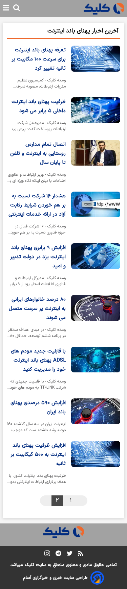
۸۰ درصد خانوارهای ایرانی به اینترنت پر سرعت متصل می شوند (37, 309)
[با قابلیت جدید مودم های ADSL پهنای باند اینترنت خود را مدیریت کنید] (95, 370)
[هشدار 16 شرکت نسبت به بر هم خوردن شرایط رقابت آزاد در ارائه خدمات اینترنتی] (95, 215)
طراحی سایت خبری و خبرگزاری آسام (55, 577)
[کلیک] (104, 9)
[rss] (80, 554)
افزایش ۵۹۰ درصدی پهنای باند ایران (38, 407)
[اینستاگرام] (47, 554)
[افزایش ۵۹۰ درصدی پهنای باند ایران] (95, 417)
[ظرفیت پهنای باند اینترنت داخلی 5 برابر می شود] (95, 115)
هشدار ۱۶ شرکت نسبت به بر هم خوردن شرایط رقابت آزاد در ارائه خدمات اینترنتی (37, 205)
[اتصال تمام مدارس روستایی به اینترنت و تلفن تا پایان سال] (95, 163)
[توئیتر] (69, 554)
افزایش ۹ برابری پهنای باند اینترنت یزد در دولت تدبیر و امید (38, 257)
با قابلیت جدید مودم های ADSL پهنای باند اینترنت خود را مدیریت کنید (38, 360)
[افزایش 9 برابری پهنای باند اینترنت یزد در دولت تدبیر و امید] (95, 266)
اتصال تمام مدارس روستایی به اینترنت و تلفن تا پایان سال (38, 154)
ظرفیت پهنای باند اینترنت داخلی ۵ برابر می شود (39, 106)
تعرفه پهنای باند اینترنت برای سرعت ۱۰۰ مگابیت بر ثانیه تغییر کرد (39, 59)
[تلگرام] (58, 554)
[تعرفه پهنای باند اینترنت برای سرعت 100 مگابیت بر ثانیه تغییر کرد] (95, 69)
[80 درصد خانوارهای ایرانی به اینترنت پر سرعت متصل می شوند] (95, 318)
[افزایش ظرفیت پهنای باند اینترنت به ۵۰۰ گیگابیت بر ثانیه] (95, 464)
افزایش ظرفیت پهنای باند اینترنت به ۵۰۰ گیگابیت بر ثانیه (38, 455)
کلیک (29, 565)
